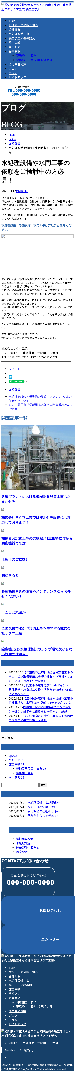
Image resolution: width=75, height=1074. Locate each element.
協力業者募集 (17, 64)
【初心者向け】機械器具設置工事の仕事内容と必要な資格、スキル (41, 717)
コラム (13, 73)
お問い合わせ (21, 337)
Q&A (13, 755)
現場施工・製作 (26, 55)
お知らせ (22, 191)
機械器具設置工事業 (31, 768)
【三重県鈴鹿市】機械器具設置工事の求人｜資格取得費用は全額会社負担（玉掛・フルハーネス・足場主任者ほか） (41, 676)
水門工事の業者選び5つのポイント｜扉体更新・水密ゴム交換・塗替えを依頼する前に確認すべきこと (41, 689)
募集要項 (14, 51)
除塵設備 (22, 852)
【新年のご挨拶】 (15, 559)
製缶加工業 (24, 773)
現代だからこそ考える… (44, 815)
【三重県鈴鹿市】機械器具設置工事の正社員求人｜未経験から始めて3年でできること (41, 700)
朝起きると (10, 575)
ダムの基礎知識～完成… (44, 807)
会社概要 (14, 29)
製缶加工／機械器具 (22, 38)
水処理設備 (23, 843)
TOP (12, 20)
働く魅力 (14, 47)
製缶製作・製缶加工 (29, 847)
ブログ (13, 68)
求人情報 (16, 777)
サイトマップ (17, 77)
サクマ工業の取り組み (23, 25)
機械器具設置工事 (27, 839)
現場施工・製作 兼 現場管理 (34, 60)
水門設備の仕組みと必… (44, 811)
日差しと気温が (13, 612)
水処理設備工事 (19, 34)
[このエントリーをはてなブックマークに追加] (10, 377)
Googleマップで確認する (19, 1050)
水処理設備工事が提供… (44, 802)
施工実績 (14, 42)
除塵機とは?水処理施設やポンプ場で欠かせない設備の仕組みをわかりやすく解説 (40, 709)
